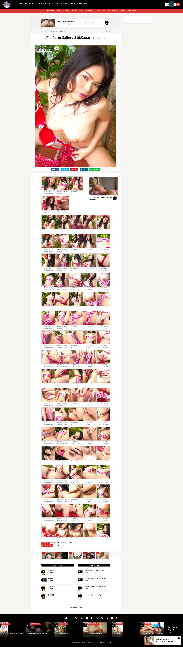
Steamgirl (64, 4)
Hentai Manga (122, 623)
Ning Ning (51, 570)
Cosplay (73, 11)
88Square (56, 545)
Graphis (65, 11)
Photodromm (53, 4)
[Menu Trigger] (171, 4)
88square (53, 542)
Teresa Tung (63, 633)
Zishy (73, 4)
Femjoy (98, 11)
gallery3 (62, 542)
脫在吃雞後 (51, 595)
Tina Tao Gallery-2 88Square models (95, 578)
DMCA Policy (95, 642)
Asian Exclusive (49, 11)
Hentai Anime (132, 11)
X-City (80, 11)
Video (58, 11)
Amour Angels (89, 11)
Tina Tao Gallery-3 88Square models (95, 570)
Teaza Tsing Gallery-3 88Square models (96, 595)
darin (58, 542)
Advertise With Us (105, 642)
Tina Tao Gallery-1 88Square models (95, 587)
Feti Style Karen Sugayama (38, 633)
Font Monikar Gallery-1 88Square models (98, 634)
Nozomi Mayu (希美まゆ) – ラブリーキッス (157, 634)
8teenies (115, 11)
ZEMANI (122, 11)
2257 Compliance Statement (81, 642)
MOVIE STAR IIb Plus (122, 633)
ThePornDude (82, 4)
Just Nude (18, 4)
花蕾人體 (50, 587)
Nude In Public (30, 4)
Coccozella (42, 4)
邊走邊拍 (50, 578)
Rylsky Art (106, 11)
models (67, 542)
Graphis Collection (39, 623)
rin (71, 542)
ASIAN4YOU (64, 623)
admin (78, 41)
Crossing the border (8, 633)
